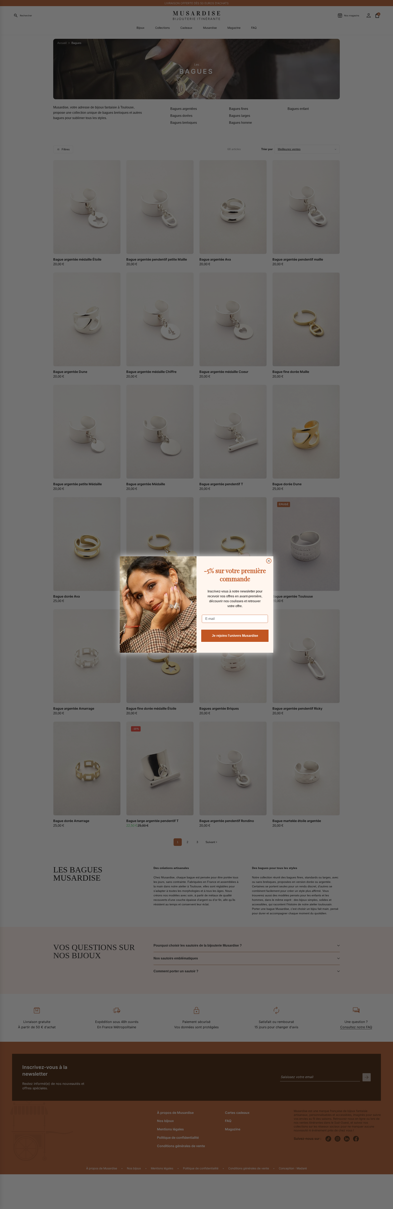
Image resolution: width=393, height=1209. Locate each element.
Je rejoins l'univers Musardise (235, 635)
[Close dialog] (268, 560)
